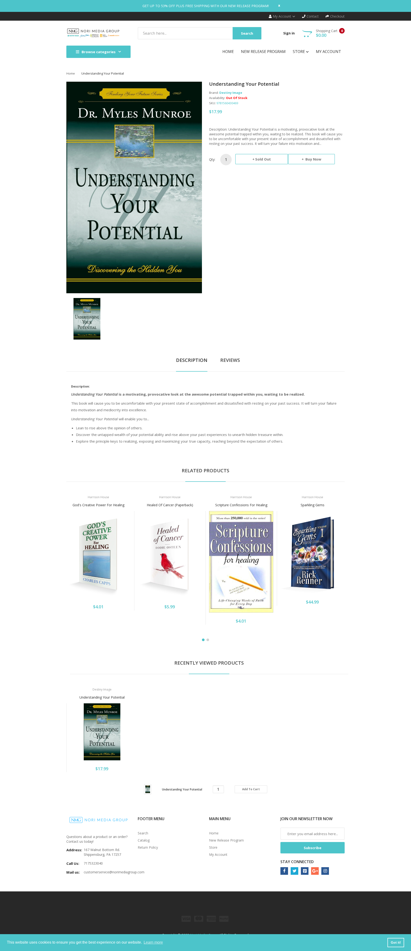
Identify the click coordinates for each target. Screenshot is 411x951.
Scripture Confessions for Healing (241, 505)
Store (213, 847)
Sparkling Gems (312, 505)
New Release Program (226, 840)
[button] (71, 562)
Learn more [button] (153, 942)
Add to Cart (251, 789)
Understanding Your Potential (102, 697)
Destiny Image (230, 92)
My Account (218, 854)
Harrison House (98, 497)
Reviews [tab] (230, 360)
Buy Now (312, 159)
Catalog (144, 840)
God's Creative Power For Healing (98, 505)
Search (143, 833)
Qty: (212, 159)
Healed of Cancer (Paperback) (170, 505)
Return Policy (148, 847)
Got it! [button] (396, 942)
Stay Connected (297, 861)
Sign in (289, 33)
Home (70, 73)
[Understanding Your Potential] (86, 318)
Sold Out (263, 159)
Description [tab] (191, 360)
